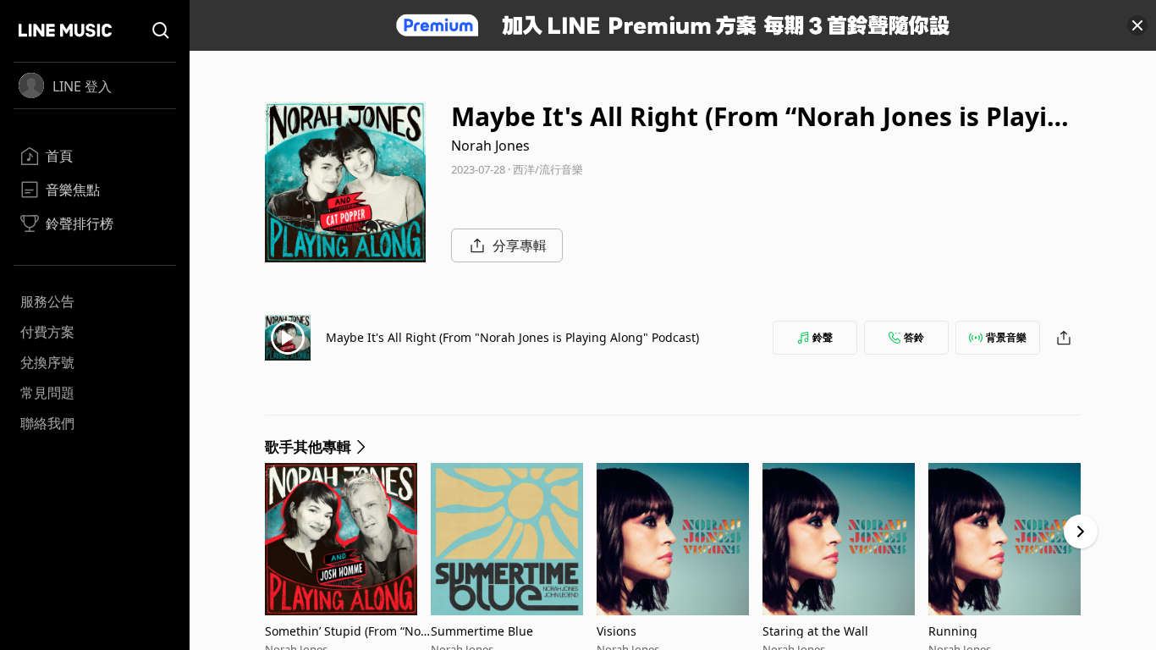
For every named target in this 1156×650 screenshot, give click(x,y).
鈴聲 (822, 337)
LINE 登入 (82, 86)
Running (952, 631)
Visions (616, 631)
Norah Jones (490, 145)
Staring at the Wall (815, 631)
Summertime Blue (482, 631)
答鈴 (914, 337)
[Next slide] (1081, 531)
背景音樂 (1006, 337)
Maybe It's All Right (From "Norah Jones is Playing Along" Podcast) (512, 337)
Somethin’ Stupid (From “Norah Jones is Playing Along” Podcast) (346, 631)
